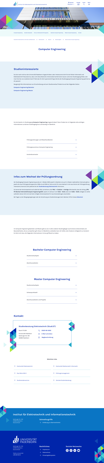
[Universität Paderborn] (52, 439)
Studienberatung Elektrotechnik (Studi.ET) (37, 326)
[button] (71, 3)
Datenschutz (46, 452)
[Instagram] (67, 450)
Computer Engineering (18, 32)
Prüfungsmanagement (62, 373)
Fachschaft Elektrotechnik (24, 366)
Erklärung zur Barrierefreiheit (51, 422)
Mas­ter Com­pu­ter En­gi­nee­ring (70, 32)
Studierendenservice (23, 380)
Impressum (46, 449)
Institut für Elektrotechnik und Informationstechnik (32, 4)
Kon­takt (79, 32)
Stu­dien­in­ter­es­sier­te (28, 32)
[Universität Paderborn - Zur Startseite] (15, 3)
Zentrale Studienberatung (63, 380)
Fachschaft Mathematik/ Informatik (67, 366)
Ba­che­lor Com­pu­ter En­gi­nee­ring (57, 32)
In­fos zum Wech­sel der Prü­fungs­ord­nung (42, 32)
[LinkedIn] (74, 450)
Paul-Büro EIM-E (21, 373)
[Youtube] (78, 450)
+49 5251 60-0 (17, 455)
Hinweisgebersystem (49, 455)
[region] (51, 32)
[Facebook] (71, 450)
